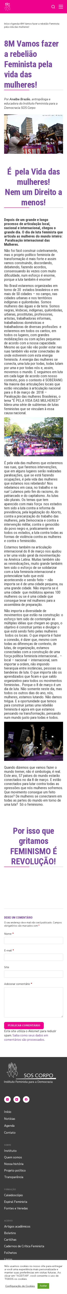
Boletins (10, 1233)
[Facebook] (26, 1099)
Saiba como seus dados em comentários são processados (26, 1037)
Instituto (10, 1151)
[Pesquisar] (53, 7)
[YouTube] (16, 1099)
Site (6, 967)
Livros (8, 1259)
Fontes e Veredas (16, 1208)
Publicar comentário (24, 1025)
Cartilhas (10, 1240)
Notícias (9, 1119)
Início (7, 1112)
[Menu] (61, 6)
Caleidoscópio (13, 1195)
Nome (9, 934)
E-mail (9, 950)
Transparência (13, 1177)
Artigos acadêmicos (17, 1226)
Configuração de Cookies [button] (20, 1286)
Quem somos (13, 1157)
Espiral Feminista (15, 1202)
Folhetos (10, 1253)
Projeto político (15, 1170)
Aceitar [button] (43, 1285)
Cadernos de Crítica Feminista (24, 1246)
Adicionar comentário (18, 984)
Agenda (9, 1126)
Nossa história (13, 1164)
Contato (10, 1133)
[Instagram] (7, 1099)
